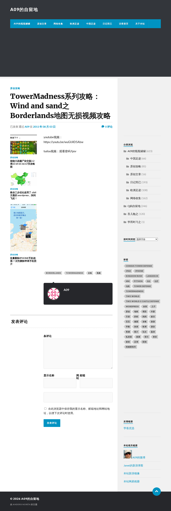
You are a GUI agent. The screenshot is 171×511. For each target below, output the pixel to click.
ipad (128, 271)
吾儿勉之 (133, 213)
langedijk (152, 276)
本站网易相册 (132, 481)
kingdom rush (134, 276)
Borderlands (53, 273)
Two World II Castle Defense (142, 301)
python (138, 281)
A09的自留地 (24, 9)
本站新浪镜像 (132, 473)
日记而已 (107, 23)
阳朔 (145, 342)
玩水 (145, 332)
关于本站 (140, 23)
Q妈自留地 (134, 206)
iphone (139, 271)
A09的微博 (138, 457)
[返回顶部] (156, 491)
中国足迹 (91, 23)
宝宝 (128, 321)
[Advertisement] (85, 53)
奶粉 (136, 316)
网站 (77, 376)
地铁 (136, 311)
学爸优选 (129, 428)
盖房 (153, 332)
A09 (27, 126)
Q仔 (156, 281)
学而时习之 (134, 221)
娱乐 (153, 316)
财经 (128, 342)
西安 (155, 337)
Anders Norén (21, 504)
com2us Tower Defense (139, 266)
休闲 (145, 306)
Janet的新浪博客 (133, 465)
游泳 (153, 326)
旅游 (153, 321)
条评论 (48, 336)
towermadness (74, 273)
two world (132, 296)
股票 (138, 337)
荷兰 (147, 337)
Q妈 (128, 286)
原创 (128, 311)
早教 (128, 326)
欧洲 (145, 326)
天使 (128, 316)
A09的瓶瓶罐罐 (22, 23)
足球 (136, 342)
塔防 (145, 311)
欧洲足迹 (74, 23)
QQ (148, 281)
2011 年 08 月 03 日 (44, 126)
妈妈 (145, 316)
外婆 (153, 311)
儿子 (153, 306)
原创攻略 (15, 88)
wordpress (132, 306)
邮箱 (82, 375)
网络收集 (58, 23)
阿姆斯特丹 (131, 347)
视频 (99, 273)
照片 (136, 332)
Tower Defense (142, 286)
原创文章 (42, 23)
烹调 (128, 332)
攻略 (90, 273)
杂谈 (136, 326)
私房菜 (129, 337)
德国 (136, 321)
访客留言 (123, 23)
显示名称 (49, 375)
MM (128, 281)
